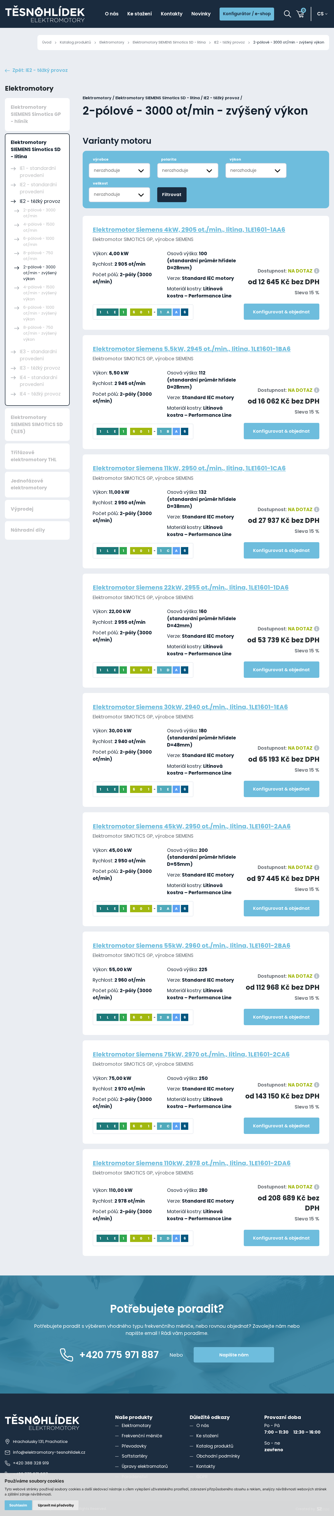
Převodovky (134, 1446)
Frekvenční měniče (142, 1436)
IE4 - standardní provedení (38, 381)
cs (320, 14)
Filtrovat (171, 194)
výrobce (101, 159)
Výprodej (22, 509)
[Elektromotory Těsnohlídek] (45, 14)
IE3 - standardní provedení (38, 355)
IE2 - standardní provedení (38, 188)
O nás (112, 14)
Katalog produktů (75, 42)
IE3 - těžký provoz (40, 368)
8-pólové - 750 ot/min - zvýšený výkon (40, 333)
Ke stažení (139, 14)
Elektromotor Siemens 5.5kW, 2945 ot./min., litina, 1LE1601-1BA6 (192, 349)
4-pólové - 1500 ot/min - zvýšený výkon (40, 293)
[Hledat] (287, 14)
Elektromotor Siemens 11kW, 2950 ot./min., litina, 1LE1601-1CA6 (189, 468)
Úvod (46, 42)
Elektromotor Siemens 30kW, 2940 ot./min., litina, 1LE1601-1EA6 (190, 707)
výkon (235, 159)
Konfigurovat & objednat (281, 312)
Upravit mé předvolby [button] (56, 1505)
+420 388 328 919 (31, 1463)
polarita (168, 159)
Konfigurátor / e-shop (247, 14)
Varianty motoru (117, 141)
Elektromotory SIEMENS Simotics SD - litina (169, 42)
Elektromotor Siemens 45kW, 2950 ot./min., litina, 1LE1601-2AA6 (192, 826)
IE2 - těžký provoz (229, 42)
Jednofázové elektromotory (29, 484)
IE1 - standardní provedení (38, 172)
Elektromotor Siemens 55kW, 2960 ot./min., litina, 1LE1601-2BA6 (191, 945)
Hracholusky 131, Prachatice (40, 1441)
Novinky (201, 14)
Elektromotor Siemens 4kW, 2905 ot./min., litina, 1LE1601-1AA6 (189, 229)
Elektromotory (112, 42)
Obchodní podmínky (218, 1456)
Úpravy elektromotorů (145, 1466)
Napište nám (234, 1355)
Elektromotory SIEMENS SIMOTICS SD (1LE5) (37, 424)
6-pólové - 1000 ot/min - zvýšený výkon (40, 313)
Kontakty (172, 14)
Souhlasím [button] (18, 1505)
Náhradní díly (28, 530)
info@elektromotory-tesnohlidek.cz (49, 1452)
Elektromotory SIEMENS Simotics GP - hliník (36, 114)
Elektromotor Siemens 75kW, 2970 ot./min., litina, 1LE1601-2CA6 (191, 1054)
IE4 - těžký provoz (40, 394)
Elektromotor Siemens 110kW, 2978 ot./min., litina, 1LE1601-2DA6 (192, 1163)
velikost (100, 183)
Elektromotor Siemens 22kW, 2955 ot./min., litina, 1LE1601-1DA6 (191, 587)
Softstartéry (134, 1456)
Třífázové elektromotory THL (33, 456)
